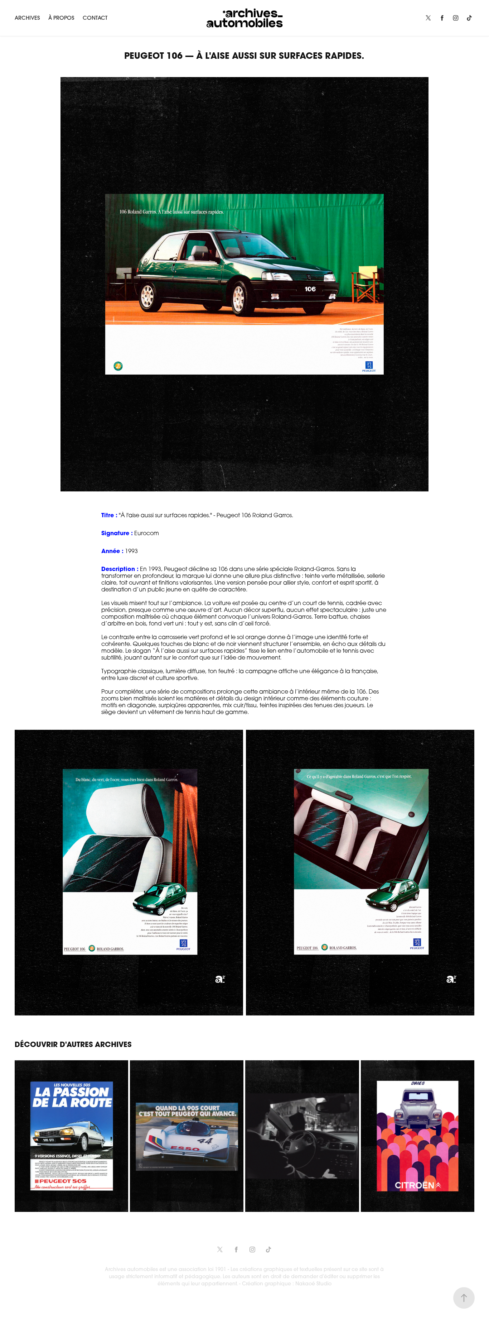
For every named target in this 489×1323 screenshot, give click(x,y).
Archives (27, 17)
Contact (95, 17)
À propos (61, 17)
